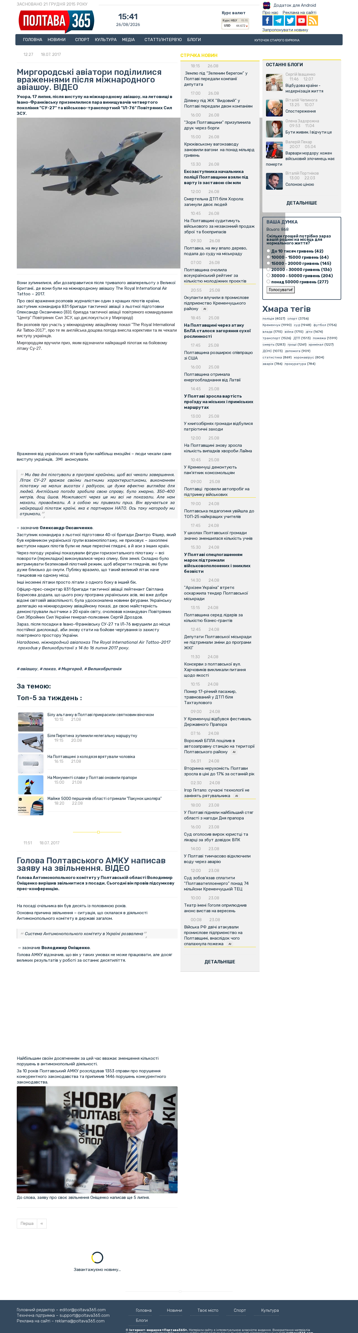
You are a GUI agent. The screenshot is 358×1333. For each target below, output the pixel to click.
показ (49, 668)
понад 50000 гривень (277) (299, 282)
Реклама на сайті (299, 12)
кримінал (316, 344)
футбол (320, 325)
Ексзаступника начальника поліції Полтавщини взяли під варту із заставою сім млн (216, 177)
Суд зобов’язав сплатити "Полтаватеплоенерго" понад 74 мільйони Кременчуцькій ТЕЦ (216, 883)
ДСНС (267, 351)
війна (289, 332)
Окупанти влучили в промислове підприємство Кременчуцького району (216, 303)
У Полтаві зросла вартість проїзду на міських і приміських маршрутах (218, 402)
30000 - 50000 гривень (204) (302, 276)
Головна (32, 39)
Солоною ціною (300, 184)
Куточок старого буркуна (277, 40)
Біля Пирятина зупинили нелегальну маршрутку (92, 735)
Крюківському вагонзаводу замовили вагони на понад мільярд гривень (219, 150)
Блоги (194, 39)
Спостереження (301, 111)
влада (267, 332)
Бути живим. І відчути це (309, 132)
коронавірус (304, 357)
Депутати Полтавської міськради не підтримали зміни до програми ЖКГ (217, 642)
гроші (292, 344)
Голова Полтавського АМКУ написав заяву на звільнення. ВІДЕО (91, 864)
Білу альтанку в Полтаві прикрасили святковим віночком (101, 714)
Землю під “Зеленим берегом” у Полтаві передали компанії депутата (216, 79)
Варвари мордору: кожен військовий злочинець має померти (300, 159)
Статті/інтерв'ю (163, 39)
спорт (292, 318)
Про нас (270, 12)
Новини (57, 39)
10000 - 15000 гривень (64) (300, 257)
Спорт (82, 39)
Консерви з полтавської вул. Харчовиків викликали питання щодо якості (215, 670)
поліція (268, 318)
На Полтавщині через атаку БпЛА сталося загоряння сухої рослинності (217, 331)
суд (297, 325)
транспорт (271, 338)
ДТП (296, 338)
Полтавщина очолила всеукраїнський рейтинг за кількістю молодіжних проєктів (215, 275)
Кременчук (271, 325)
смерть (268, 344)
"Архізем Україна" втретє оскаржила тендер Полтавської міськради (216, 593)
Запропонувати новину (285, 29)
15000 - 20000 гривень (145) (301, 263)
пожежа (319, 338)
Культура (106, 39)
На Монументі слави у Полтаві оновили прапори (92, 777)
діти (309, 332)
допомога (292, 351)
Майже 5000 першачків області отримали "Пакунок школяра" (105, 798)
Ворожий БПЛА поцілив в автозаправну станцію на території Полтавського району (219, 746)
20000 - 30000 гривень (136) (301, 269)
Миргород (71, 668)
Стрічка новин (199, 55)
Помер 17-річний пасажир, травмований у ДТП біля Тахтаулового (210, 697)
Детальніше (219, 961)
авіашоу (28, 668)
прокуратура (295, 364)
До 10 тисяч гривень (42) (297, 251)
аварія (268, 364)
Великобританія (104, 668)
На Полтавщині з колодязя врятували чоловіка (91, 756)
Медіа (129, 39)
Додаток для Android (295, 5)
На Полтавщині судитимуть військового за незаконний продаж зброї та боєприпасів (219, 226)
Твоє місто (207, 1310)
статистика (272, 357)
